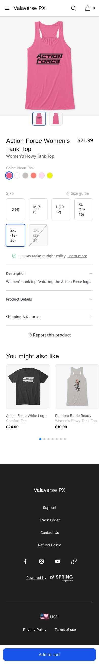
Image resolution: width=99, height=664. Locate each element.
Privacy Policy (34, 629)
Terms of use (65, 629)
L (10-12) (60, 209)
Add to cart (49, 654)
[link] (28, 387)
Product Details (19, 299)
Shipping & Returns (23, 316)
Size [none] (10, 193)
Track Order (50, 520)
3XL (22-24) (36, 235)
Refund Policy (49, 545)
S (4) (15, 209)
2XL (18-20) (13, 235)
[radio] (15, 209)
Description (16, 273)
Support (49, 507)
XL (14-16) (82, 209)
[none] (77, 193)
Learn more (77, 255)
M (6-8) (37, 209)
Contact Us (49, 532)
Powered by (36, 577)
